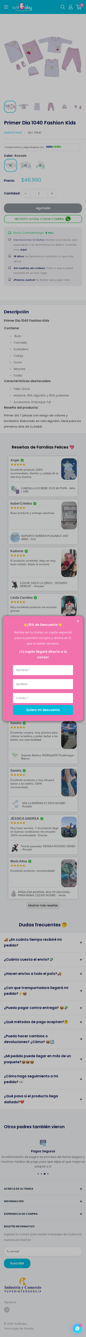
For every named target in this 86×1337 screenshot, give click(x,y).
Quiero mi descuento (43, 710)
